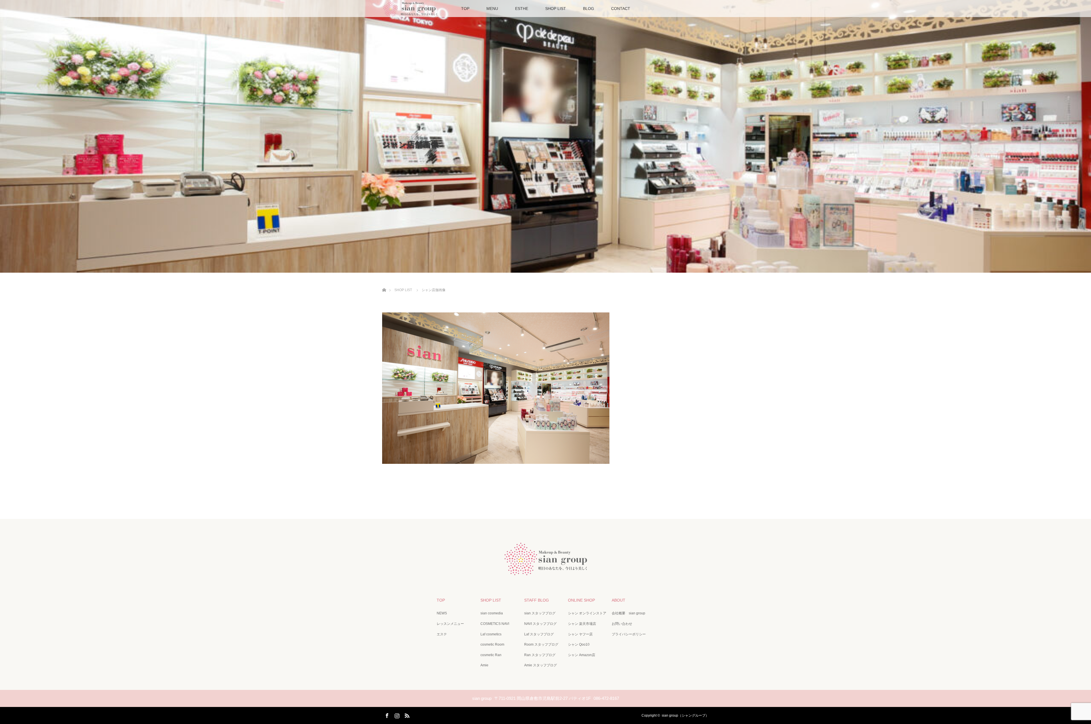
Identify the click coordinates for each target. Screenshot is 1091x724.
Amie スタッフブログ (540, 665)
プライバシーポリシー (629, 634)
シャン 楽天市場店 (582, 624)
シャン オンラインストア (587, 613)
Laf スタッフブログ (539, 634)
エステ (442, 634)
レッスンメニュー (450, 624)
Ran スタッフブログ (539, 655)
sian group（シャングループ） (685, 715)
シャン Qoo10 (579, 644)
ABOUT (618, 600)
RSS (406, 714)
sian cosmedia (491, 613)
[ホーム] (384, 283)
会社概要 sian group (628, 613)
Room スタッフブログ (541, 644)
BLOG (588, 8)
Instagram (396, 714)
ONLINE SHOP (581, 600)
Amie (484, 665)
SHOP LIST (555, 8)
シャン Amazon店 (581, 655)
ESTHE (521, 8)
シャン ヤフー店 (580, 634)
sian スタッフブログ (539, 613)
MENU (492, 8)
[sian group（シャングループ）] (545, 571)
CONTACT (620, 8)
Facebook (386, 714)
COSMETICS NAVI (494, 624)
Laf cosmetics (490, 634)
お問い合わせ (622, 624)
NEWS (442, 613)
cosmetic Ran (490, 655)
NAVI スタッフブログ (540, 624)
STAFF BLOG (536, 600)
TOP (465, 8)
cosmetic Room (492, 644)
